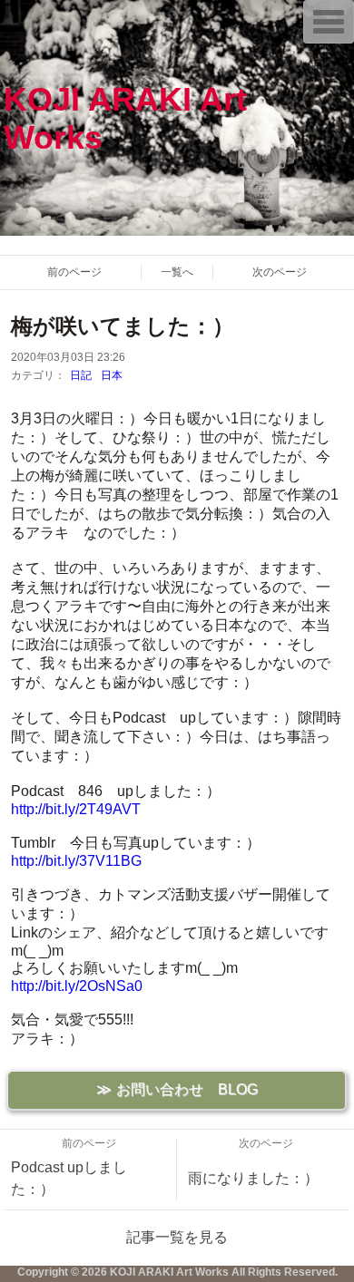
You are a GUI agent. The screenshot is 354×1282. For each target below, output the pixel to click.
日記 (81, 375)
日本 (112, 375)
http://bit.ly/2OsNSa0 (77, 986)
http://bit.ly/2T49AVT (76, 809)
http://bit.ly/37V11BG (76, 861)
